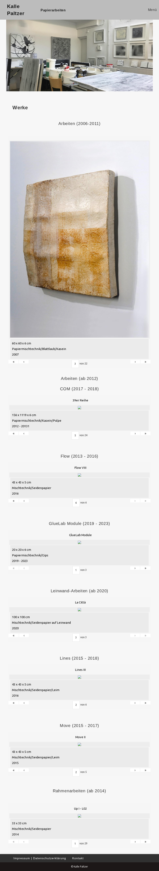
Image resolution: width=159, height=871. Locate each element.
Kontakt (78, 858)
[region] (79, 54)
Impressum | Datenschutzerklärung (39, 858)
